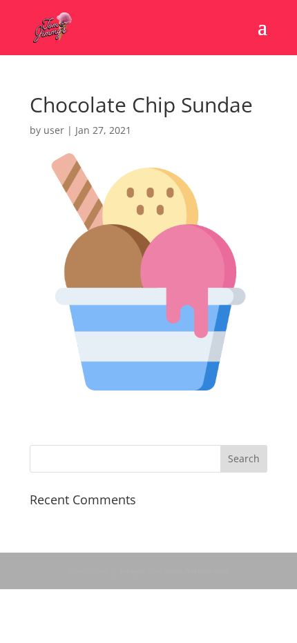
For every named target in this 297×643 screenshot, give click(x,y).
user (54, 130)
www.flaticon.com (196, 570)
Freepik (132, 570)
